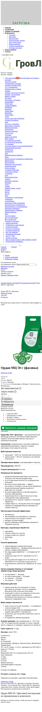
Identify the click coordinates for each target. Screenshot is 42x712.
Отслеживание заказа (8, 264)
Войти (3, 266)
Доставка (12, 35)
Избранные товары (11, 259)
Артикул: (4, 376)
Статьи (7, 51)
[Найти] (20, 245)
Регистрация (9, 266)
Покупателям (13, 38)
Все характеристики (9, 388)
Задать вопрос (10, 50)
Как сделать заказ (15, 42)
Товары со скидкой (12, 31)
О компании (9, 29)
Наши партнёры (14, 44)
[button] (21, 404)
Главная (8, 28)
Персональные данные (17, 40)
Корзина (4, 275)
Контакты (12, 37)
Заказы (7, 255)
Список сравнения (11, 257)
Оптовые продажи (15, 48)
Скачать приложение (16, 46)
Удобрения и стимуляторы (13, 279)
